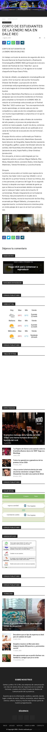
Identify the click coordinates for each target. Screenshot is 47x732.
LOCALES (12, 725)
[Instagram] (20, 717)
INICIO (5, 725)
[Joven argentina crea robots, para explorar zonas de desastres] (23, 614)
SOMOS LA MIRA (30, 725)
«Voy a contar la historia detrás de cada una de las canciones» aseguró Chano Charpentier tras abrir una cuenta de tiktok (28, 472)
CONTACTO (40, 725)
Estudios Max (36, 729)
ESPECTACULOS (12, 19)
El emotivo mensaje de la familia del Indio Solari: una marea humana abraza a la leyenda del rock (22, 437)
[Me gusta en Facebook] (18, 42)
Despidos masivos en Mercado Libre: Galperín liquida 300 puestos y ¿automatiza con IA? (28, 646)
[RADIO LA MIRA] (23, 5)
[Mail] (26, 717)
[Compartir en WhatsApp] (13, 42)
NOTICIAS (20, 725)
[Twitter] (32, 717)
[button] (3, 14)
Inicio (3, 19)
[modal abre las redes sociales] (22, 42)
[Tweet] (8, 42)
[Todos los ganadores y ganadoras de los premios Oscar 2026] (6, 463)
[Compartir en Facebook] (4, 42)
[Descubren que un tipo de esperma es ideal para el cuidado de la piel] (6, 637)
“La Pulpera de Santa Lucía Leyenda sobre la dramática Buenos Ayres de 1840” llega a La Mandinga (29, 451)
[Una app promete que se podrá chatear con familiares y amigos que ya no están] (6, 658)
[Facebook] (14, 717)
